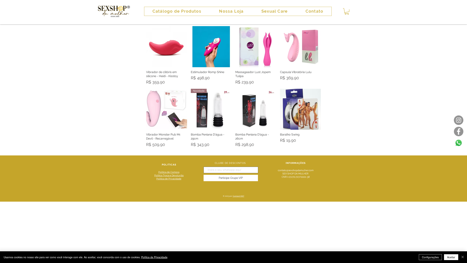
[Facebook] (458, 131)
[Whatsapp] (458, 143)
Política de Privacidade (154, 257)
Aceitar (451, 257)
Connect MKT (238, 196)
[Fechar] (462, 257)
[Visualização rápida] (166, 46)
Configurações (430, 257)
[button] (347, 11)
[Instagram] (458, 120)
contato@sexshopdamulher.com (296, 170)
